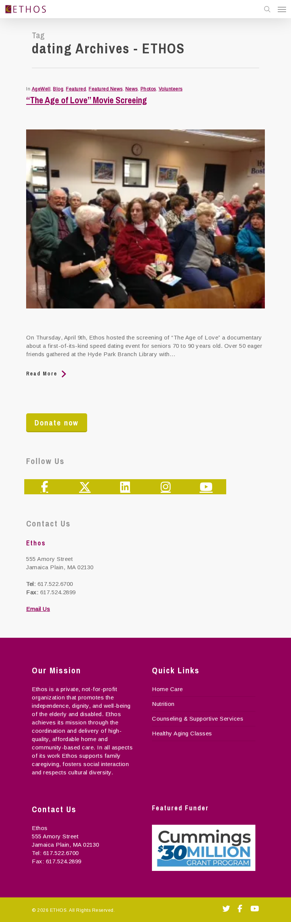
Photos (148, 89)
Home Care (167, 689)
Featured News (106, 89)
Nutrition (163, 704)
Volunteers (171, 89)
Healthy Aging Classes (182, 733)
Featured (76, 89)
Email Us (38, 609)
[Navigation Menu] (282, 9)
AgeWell (41, 89)
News (131, 89)
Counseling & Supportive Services (197, 718)
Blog (58, 89)
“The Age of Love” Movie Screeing (86, 100)
